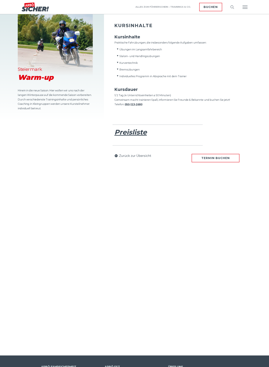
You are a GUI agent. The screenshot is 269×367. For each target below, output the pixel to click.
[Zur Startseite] (35, 7)
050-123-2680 (133, 104)
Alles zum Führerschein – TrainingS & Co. (163, 7)
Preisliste (130, 132)
